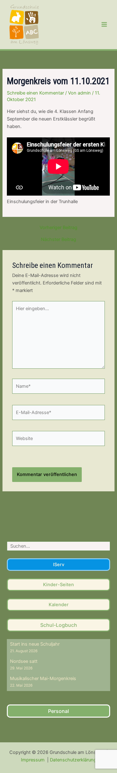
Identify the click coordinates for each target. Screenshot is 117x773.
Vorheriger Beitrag (58, 227)
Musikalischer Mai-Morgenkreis (43, 678)
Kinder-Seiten (58, 584)
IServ (58, 564)
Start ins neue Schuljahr (35, 644)
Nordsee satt (23, 661)
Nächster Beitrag (58, 239)
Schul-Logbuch (58, 625)
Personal (58, 711)
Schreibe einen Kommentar (35, 93)
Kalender (59, 604)
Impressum (33, 760)
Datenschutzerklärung (73, 760)
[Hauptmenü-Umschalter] (104, 24)
